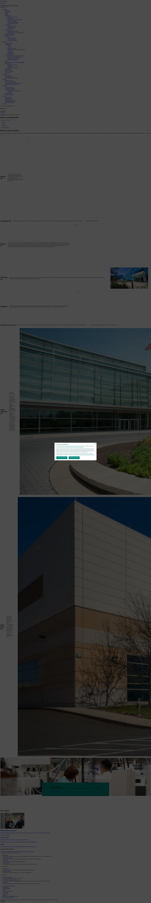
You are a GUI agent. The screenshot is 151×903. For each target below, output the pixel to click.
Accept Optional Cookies (62, 457)
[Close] (95, 444)
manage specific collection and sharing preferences (85, 454)
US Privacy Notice (68, 447)
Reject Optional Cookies (74, 457)
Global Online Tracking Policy (78, 447)
